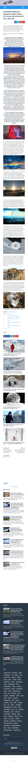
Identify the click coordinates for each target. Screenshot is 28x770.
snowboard (12, 695)
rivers (19, 714)
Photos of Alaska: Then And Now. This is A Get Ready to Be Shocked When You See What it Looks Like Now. (17, 647)
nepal (11, 702)
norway (19, 679)
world (12, 709)
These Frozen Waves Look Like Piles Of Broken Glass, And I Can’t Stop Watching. (13, 372)
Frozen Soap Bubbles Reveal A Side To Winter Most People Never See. (12, 407)
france (5, 691)
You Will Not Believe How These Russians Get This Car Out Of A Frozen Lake (16, 552)
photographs (19, 688)
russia (5, 684)
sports (9, 698)
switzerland (6, 681)
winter (15, 707)
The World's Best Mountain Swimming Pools (17, 563)
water (22, 695)
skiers (18, 693)
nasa (21, 716)
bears (15, 702)
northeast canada (8, 730)
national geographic (15, 725)
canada (5, 679)
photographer (19, 681)
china (5, 693)
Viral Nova (15, 311)
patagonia (14, 714)
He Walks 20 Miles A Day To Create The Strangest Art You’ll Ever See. (12, 354)
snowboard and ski (8, 707)
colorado (6, 695)
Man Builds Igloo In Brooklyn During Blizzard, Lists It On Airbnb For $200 (13, 390)
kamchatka (10, 716)
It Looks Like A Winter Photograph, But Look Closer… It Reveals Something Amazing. (13, 443)
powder (14, 679)
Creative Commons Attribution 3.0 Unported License (14, 744)
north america (7, 675)
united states (7, 677)
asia (20, 675)
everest (12, 704)
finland (13, 688)
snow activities (7, 672)
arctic (17, 684)
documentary (7, 711)
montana (16, 716)
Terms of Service (14, 746)
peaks (5, 727)
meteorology (7, 725)
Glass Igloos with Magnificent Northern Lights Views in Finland (16, 529)
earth (5, 698)
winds (9, 727)
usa (12, 675)
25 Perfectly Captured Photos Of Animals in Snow (17, 493)
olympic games (7, 714)
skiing (9, 679)
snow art (8, 333)
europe (20, 672)
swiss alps (15, 698)
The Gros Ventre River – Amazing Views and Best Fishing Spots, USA (16, 518)
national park (7, 709)
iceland (12, 681)
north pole (17, 711)
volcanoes (15, 723)
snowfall (17, 718)
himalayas (20, 702)
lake (8, 704)
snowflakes (21, 709)
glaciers (17, 700)
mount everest (15, 727)
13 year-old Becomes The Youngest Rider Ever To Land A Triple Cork (17, 541)
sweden (17, 695)
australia (14, 693)
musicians (19, 720)
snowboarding (11, 684)
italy (9, 693)
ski (16, 709)
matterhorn (12, 720)
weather (19, 677)
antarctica (19, 686)
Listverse (9, 311)
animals (16, 675)
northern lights (16, 691)
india (12, 711)
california (6, 702)
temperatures (7, 700)
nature (4, 333)
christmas (6, 720)
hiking (9, 691)
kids (5, 704)
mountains (14, 672)
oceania (5, 718)
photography (7, 688)
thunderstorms (16, 730)
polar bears (18, 704)
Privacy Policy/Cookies (16, 742)
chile (13, 700)
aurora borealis (7, 686)
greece (5, 716)
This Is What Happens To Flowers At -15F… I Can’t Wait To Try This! (13, 425)
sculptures (11, 718)
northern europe (7, 723)
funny (19, 707)
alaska (13, 686)
